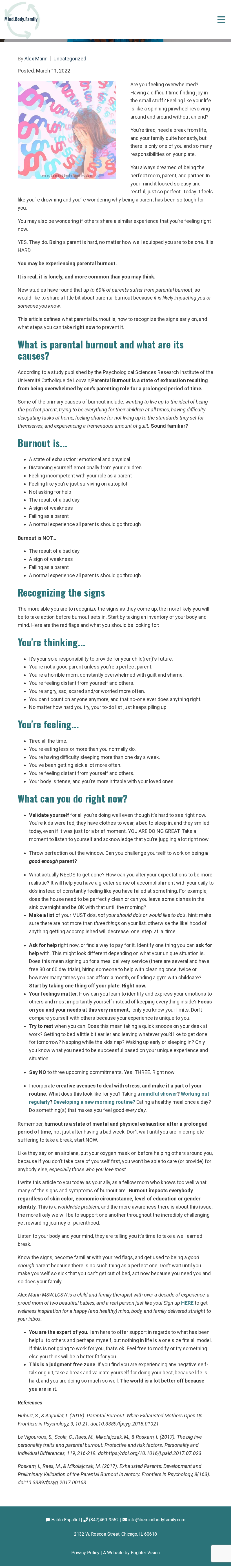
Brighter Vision (145, 1552)
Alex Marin (36, 58)
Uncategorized (70, 58)
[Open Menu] (221, 19)
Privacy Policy (85, 1552)
